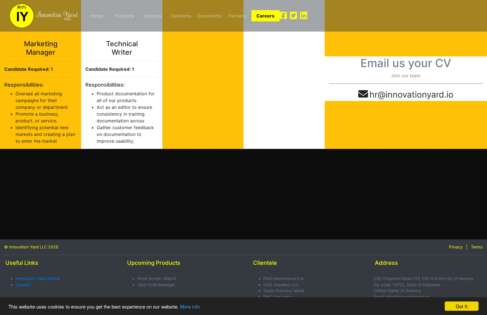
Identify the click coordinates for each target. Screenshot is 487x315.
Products (124, 16)
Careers (265, 16)
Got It (462, 306)
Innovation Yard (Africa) (38, 278)
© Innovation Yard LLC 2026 (31, 246)
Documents (209, 16)
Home (96, 16)
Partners (237, 16)
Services (153, 16)
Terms (477, 246)
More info (190, 306)
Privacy (456, 246)
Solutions (181, 16)
